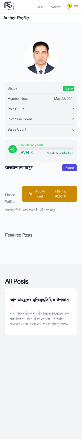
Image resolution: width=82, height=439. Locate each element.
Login (41, 6)
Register (56, 6)
